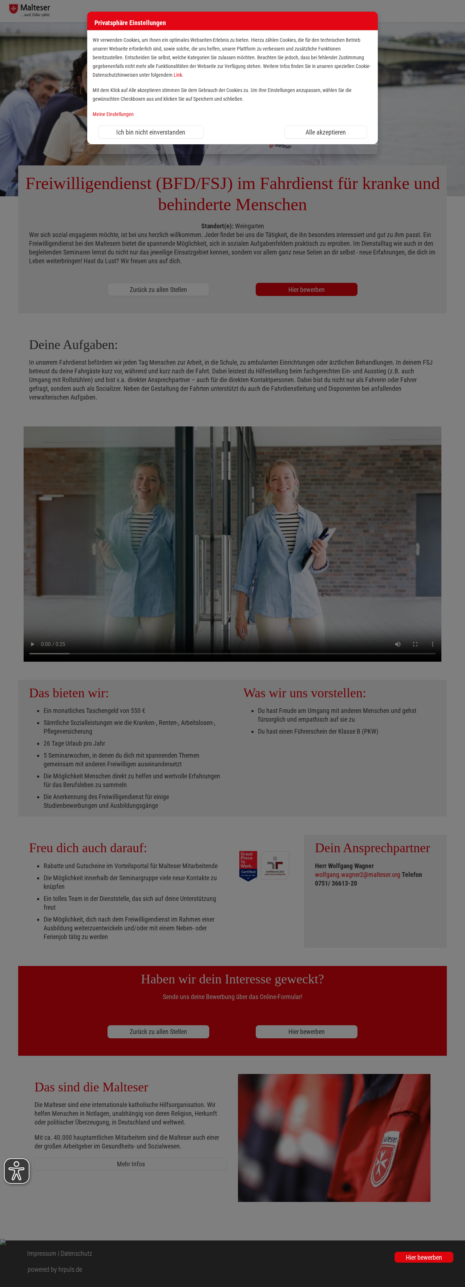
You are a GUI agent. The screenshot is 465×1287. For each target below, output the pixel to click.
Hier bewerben (424, 1257)
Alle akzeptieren (326, 132)
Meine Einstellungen (113, 114)
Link (178, 75)
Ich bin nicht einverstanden (150, 132)
